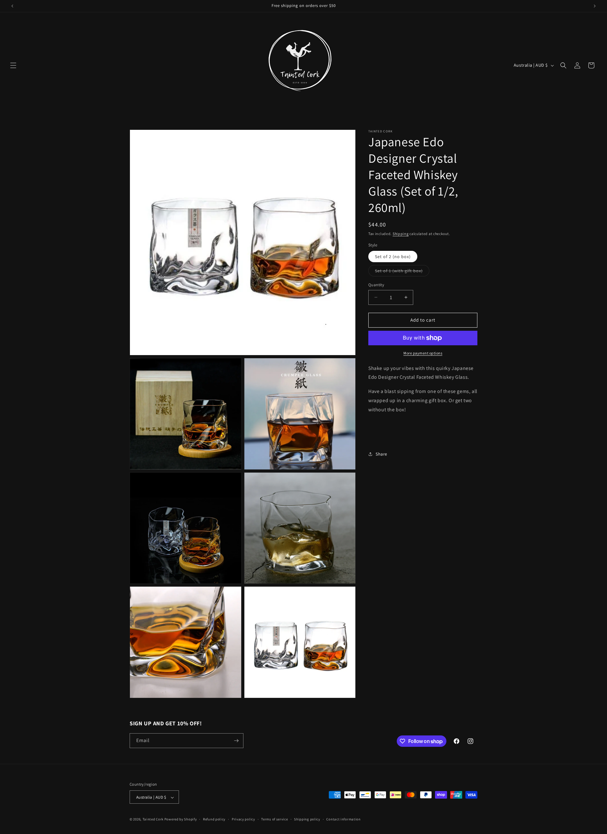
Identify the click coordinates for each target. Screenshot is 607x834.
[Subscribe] (236, 740)
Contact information (343, 819)
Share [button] (381, 454)
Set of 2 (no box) (393, 256)
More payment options (422, 353)
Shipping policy (307, 819)
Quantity (376, 284)
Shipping (401, 233)
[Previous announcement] (12, 6)
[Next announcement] (595, 6)
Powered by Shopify (180, 819)
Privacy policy (243, 819)
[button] (13, 65)
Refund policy (214, 819)
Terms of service (274, 819)
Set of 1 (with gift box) (402, 272)
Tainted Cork (153, 819)
